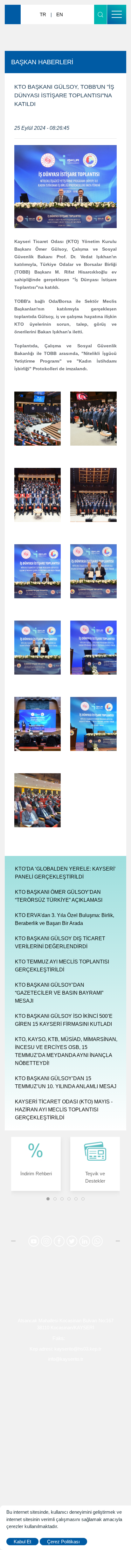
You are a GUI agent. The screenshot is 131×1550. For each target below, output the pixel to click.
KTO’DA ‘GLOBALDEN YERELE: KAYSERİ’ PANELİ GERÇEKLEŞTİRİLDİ (65, 872)
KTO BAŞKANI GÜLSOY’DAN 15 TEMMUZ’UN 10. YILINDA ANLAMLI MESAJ (65, 1082)
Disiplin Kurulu (65, 1433)
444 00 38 (38, 1338)
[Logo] (20, 14)
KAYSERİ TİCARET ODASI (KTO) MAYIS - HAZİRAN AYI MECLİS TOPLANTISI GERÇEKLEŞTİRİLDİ (64, 1109)
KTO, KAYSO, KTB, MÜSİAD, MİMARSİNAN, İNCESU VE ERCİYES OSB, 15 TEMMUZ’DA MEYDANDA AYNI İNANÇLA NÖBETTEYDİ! (66, 1051)
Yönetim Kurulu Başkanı (65, 1392)
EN (59, 14)
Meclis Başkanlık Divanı (65, 1403)
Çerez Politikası (63, 1541)
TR (43, 14)
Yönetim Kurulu (65, 1413)
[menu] (116, 14)
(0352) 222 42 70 (85, 1338)
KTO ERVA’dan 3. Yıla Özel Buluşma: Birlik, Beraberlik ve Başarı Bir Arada (64, 919)
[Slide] (48, 1198)
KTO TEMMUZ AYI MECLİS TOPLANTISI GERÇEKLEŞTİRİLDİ (62, 965)
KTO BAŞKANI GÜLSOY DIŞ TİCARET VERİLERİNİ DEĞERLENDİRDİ (60, 942)
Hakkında (66, 1382)
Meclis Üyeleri (65, 1423)
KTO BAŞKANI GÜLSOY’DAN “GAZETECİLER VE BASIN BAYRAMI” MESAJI (59, 993)
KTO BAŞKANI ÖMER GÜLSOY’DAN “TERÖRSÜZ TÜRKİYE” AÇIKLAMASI (58, 896)
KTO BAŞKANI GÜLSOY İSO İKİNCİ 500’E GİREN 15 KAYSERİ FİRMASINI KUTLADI (64, 1020)
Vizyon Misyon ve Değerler (66, 1465)
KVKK (65, 1475)
